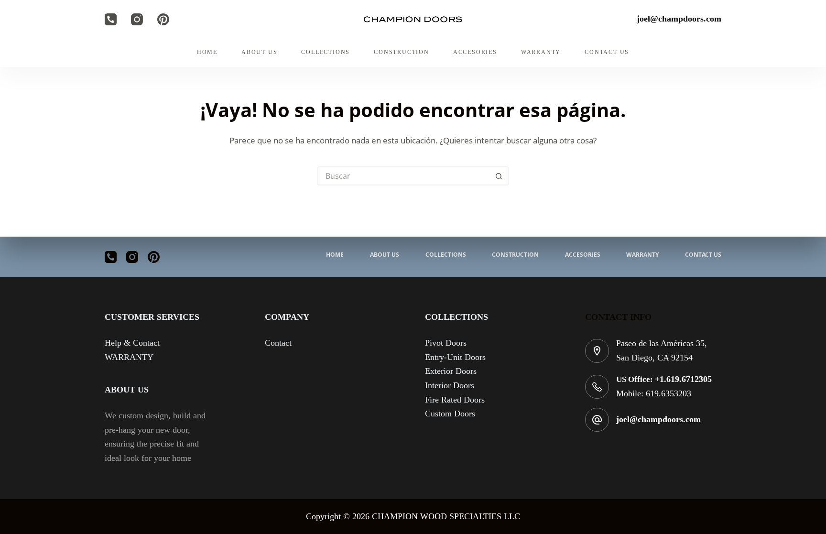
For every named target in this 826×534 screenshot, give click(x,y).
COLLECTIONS (325, 52)
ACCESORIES (475, 52)
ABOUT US (259, 52)
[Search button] (499, 175)
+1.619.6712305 (683, 379)
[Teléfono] (111, 19)
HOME (207, 52)
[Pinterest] (163, 19)
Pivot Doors (446, 343)
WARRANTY (541, 52)
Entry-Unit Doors (455, 357)
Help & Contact (132, 343)
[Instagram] (137, 19)
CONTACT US (607, 52)
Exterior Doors (451, 371)
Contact (278, 343)
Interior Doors (449, 385)
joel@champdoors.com (658, 419)
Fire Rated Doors (455, 399)
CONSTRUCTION (401, 52)
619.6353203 (668, 393)
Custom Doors (450, 413)
